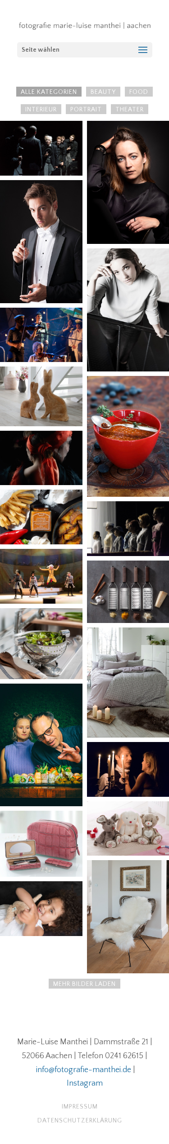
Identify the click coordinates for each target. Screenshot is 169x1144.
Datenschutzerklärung (79, 1120)
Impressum (80, 1106)
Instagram (85, 1083)
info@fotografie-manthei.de (83, 1069)
